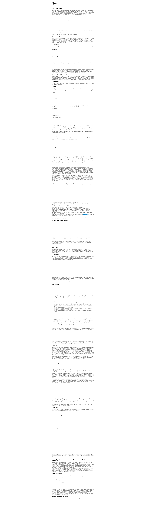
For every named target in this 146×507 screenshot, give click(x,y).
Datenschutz (80, 505)
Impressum (76, 505)
